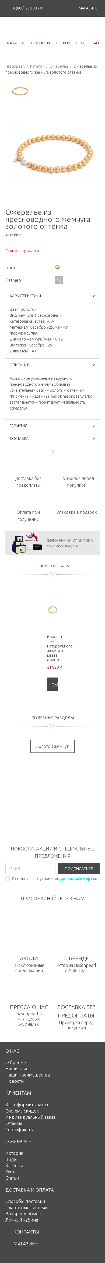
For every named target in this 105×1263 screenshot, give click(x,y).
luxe (80, 43)
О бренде (15, 1062)
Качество (14, 1165)
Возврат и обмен (23, 1213)
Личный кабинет (22, 1219)
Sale (96, 43)
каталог (16, 43)
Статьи (12, 1177)
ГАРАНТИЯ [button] (18, 426)
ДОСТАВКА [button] (19, 438)
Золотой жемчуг (52, 746)
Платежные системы (26, 1207)
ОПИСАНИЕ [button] (19, 365)
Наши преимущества (27, 1074)
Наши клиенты (20, 1068)
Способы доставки (25, 1201)
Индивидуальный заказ (30, 1117)
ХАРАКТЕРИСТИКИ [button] (25, 296)
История (14, 1153)
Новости (14, 1081)
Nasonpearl (14, 66)
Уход (10, 1171)
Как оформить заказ (26, 1104)
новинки (40, 43)
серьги (63, 43)
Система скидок (22, 1110)
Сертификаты (19, 1129)
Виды (11, 1159)
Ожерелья (59, 66)
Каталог (37, 66)
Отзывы (13, 1123)
